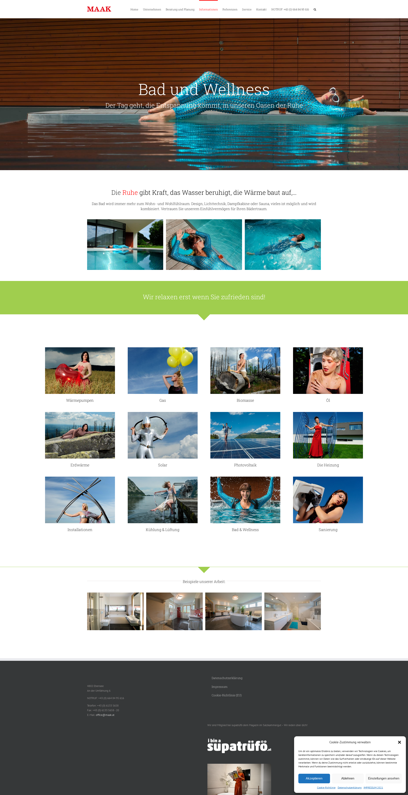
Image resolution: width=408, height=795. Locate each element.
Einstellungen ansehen (383, 778)
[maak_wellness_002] (125, 221)
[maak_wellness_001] (245, 478)
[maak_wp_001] (80, 348)
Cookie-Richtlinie (326, 787)
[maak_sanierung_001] (328, 478)
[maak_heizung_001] (328, 413)
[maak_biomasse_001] (245, 348)
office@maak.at (105, 715)
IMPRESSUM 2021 (373, 787)
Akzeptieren (314, 778)
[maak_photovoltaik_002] (245, 413)
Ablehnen (347, 778)
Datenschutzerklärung (349, 787)
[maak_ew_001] (80, 413)
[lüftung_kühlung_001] (163, 478)
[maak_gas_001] (163, 348)
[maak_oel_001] (328, 348)
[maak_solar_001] (163, 413)
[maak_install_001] (80, 478)
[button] (399, 742)
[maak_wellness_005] (283, 221)
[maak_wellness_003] (204, 221)
